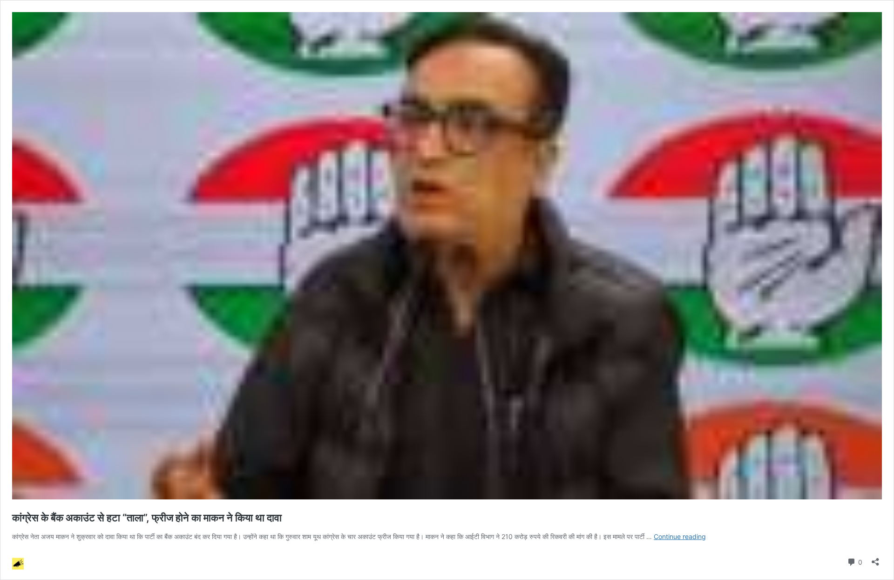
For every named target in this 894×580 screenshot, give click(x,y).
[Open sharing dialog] (875, 559)
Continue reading (680, 536)
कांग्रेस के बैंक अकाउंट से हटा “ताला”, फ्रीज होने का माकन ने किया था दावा (147, 518)
